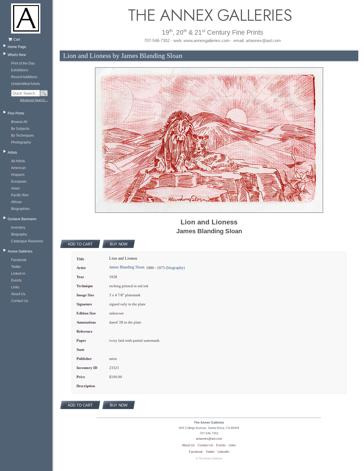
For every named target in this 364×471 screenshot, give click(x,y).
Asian (15, 188)
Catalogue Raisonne (27, 241)
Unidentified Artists (25, 84)
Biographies (20, 209)
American (18, 168)
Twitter (16, 267)
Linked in (18, 274)
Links (15, 287)
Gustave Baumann (22, 219)
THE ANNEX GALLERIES (209, 15)
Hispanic (18, 175)
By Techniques (22, 135)
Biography (19, 234)
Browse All (19, 122)
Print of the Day (23, 63)
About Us (18, 294)
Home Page (17, 47)
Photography (21, 142)
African (16, 202)
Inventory (18, 228)
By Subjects (20, 129)
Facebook (18, 260)
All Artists (18, 161)
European (18, 182)
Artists (12, 153)
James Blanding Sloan (126, 267)
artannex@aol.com (209, 438)
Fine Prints (16, 113)
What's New (17, 55)
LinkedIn (223, 451)
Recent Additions (24, 77)
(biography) (175, 268)
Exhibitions (19, 70)
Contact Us (19, 301)
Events (16, 280)
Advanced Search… (34, 100)
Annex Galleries (20, 251)
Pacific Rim (19, 195)
